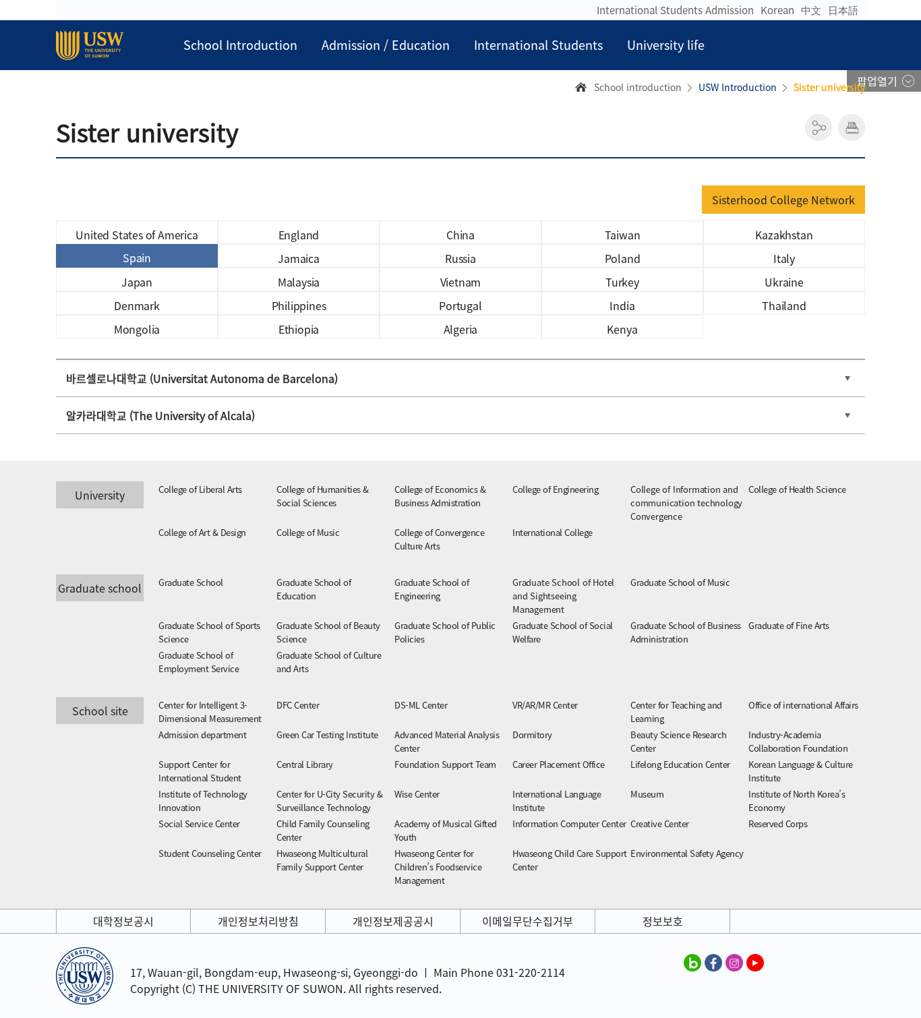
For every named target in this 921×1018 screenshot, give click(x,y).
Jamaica (299, 258)
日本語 (843, 10)
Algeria (461, 329)
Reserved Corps (777, 823)
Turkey (622, 282)
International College (552, 532)
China (460, 235)
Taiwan (623, 235)
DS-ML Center (420, 704)
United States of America (137, 235)
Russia (460, 258)
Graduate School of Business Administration (685, 632)
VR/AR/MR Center (545, 704)
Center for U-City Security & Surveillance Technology (329, 800)
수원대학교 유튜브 (755, 962)
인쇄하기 (851, 127)
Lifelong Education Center (680, 764)
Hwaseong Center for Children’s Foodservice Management (437, 867)
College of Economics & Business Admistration (439, 496)
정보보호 (663, 921)
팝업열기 (877, 81)
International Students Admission (675, 10)
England (299, 235)
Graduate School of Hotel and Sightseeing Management (563, 596)
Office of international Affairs (803, 704)
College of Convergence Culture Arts (439, 539)
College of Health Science (797, 489)
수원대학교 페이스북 (713, 962)
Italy (784, 258)
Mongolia (137, 329)
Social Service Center (199, 823)
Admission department (202, 734)
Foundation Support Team (445, 764)
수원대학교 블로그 (692, 962)
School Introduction (240, 45)
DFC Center (297, 704)
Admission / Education (386, 45)
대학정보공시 (123, 921)
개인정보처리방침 (258, 921)
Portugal (460, 305)
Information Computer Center (569, 823)
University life (666, 45)
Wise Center (417, 793)
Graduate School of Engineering (431, 589)
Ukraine (784, 282)
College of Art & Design (202, 532)
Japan (136, 282)
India (622, 305)
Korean (777, 10)
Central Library (304, 764)
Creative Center (659, 823)
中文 (811, 10)
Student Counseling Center (210, 853)
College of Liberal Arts (200, 489)
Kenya (622, 329)
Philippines (299, 305)
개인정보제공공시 (393, 921)
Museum (646, 793)
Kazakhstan (783, 235)
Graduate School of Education (313, 589)
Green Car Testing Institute (327, 734)
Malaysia (299, 282)
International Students (538, 45)
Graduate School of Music (680, 582)
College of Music (307, 532)
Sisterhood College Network (783, 199)
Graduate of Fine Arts (788, 625)
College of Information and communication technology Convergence (686, 502)
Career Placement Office (558, 764)
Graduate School (190, 582)
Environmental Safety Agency (687, 853)
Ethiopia (298, 329)
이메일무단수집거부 (527, 921)
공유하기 (818, 127)
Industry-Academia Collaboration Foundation (798, 741)
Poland (623, 258)
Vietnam (460, 282)
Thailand (784, 305)
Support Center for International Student (199, 771)
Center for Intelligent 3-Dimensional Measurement (210, 711)
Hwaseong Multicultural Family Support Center (321, 860)
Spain (137, 257)
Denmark (137, 305)
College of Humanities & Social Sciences (322, 496)
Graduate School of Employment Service (198, 662)
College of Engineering (555, 489)
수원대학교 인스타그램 (734, 962)
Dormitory (532, 734)
